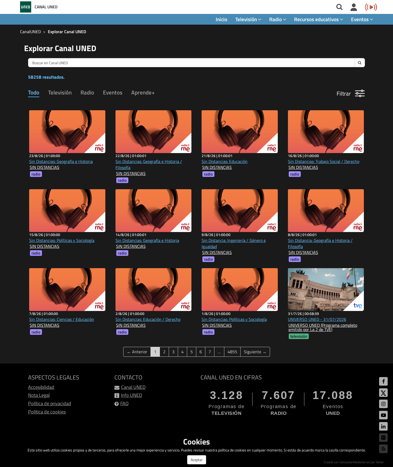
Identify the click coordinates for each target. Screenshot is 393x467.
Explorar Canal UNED (67, 31)
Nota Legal (39, 395)
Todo (33, 92)
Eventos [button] (360, 19)
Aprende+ (143, 92)
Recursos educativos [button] (317, 19)
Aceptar (197, 459)
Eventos (112, 92)
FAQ (124, 403)
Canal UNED (133, 387)
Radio (87, 92)
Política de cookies (47, 411)
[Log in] (353, 7)
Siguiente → (255, 351)
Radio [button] (276, 19)
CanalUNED (30, 31)
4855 (232, 351)
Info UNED (131, 395)
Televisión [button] (246, 19)
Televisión (60, 92)
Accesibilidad (41, 387)
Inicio (221, 19)
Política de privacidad (49, 403)
